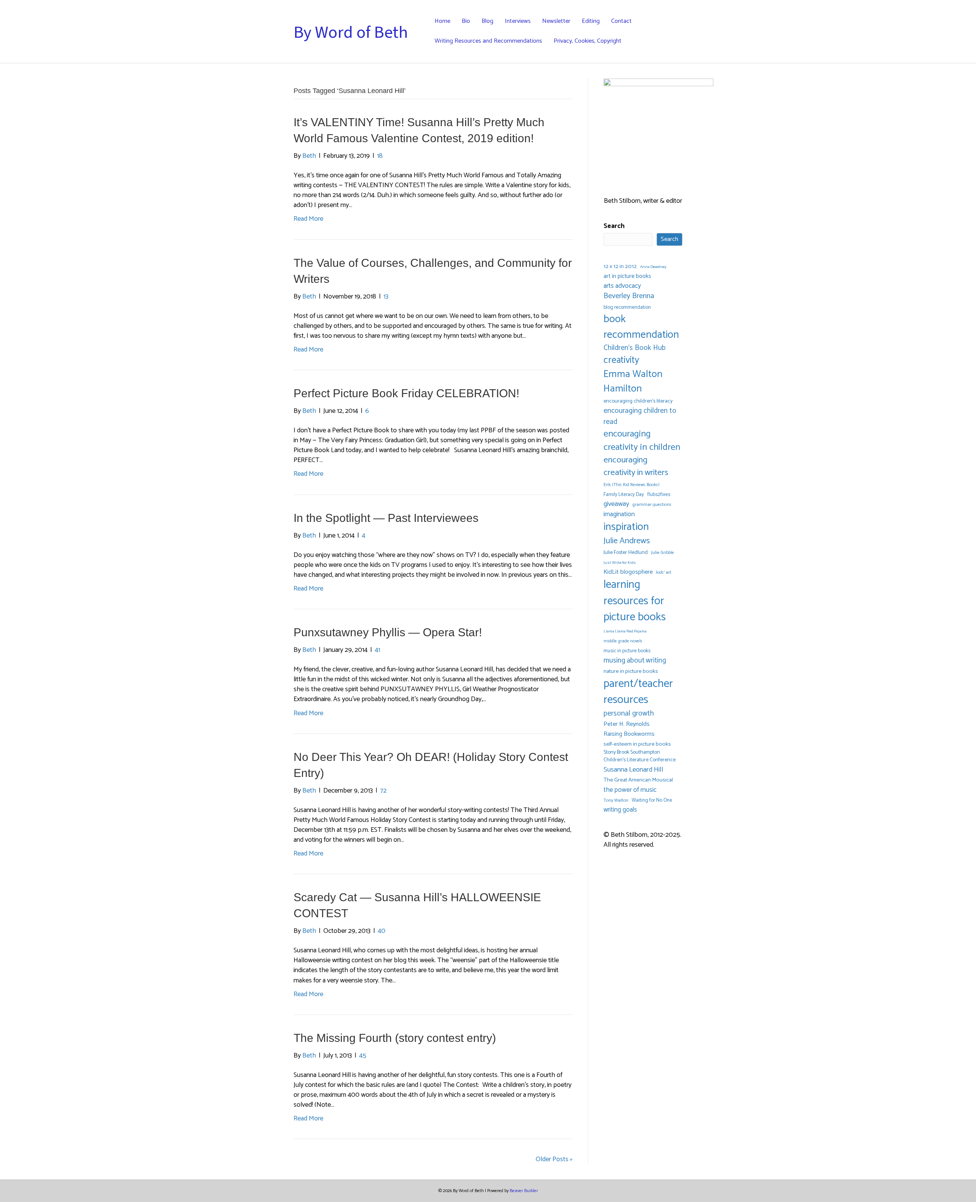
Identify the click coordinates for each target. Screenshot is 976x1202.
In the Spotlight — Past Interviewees (386, 518)
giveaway (616, 504)
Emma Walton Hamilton (633, 381)
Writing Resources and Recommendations (488, 41)
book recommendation (641, 327)
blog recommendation (627, 307)
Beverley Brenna (629, 296)
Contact (621, 21)
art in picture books (627, 276)
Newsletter (556, 21)
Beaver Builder (524, 1190)
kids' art (663, 572)
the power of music (630, 790)
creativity (621, 360)
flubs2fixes (658, 494)
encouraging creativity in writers (636, 466)
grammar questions (651, 504)
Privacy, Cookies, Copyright (587, 41)
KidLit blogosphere (628, 572)
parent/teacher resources (638, 692)
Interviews (518, 21)
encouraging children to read (640, 416)
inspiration (626, 526)
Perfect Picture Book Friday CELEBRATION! (406, 393)
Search (614, 226)
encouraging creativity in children (642, 440)
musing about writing (635, 660)
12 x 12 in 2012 (620, 267)
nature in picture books (631, 672)
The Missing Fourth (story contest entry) (395, 1038)
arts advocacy (622, 286)
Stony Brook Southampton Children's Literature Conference (640, 756)
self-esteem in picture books (637, 744)
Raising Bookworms (629, 734)
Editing (591, 21)
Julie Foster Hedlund (626, 553)
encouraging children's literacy (638, 401)
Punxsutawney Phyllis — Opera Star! (388, 632)
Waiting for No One (652, 800)
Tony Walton (616, 800)
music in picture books (627, 651)
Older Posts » (554, 1159)
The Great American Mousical (638, 780)
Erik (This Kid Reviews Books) (632, 484)
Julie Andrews (627, 541)
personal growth (629, 713)
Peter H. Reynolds (627, 724)
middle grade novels (623, 641)
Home (442, 21)
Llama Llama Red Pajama (625, 631)
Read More (308, 219)
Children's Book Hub (635, 348)
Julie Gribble (662, 552)
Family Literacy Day (624, 494)
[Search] (676, 31)
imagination (619, 514)
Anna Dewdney (653, 267)
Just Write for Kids (620, 563)
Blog (487, 21)
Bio (466, 21)
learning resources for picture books (635, 601)
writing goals (620, 810)
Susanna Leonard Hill (633, 770)
